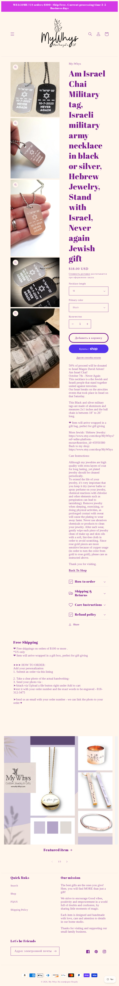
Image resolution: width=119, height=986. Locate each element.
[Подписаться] (55, 951)
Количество (75, 316)
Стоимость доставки (79, 274)
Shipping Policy (19, 909)
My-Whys (53, 982)
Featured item (56, 850)
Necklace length (77, 283)
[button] (12, 34)
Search (14, 885)
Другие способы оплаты (88, 357)
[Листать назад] (52, 861)
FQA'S (14, 901)
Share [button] (76, 624)
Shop (13, 893)
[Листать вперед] (67, 861)
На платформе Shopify (68, 982)
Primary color (76, 300)
